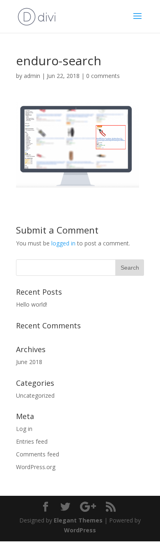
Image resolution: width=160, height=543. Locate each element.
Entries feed (32, 441)
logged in (63, 243)
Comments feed (37, 454)
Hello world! (31, 304)
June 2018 (29, 362)
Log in (24, 429)
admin (32, 76)
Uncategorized (35, 395)
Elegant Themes (78, 520)
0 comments (103, 76)
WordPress (80, 530)
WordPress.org (35, 467)
